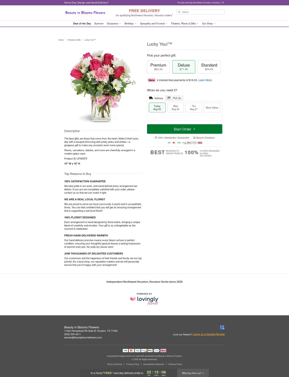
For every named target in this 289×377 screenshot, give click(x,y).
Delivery (159, 98)
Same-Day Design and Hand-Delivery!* (86, 2)
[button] (280, 363)
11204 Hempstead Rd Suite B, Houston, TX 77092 (91, 330)
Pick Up (177, 98)
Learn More (205, 80)
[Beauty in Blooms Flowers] (88, 12)
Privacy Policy (132, 364)
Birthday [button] (129, 23)
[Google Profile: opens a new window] (222, 327)
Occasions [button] (113, 23)
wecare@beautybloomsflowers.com (83, 337)
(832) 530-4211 (72, 334)
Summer (99, 23)
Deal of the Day (82, 23)
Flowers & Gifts (74, 39)
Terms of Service (114, 364)
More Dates (212, 107)
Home (61, 39)
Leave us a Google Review (209, 334)
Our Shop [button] (207, 23)
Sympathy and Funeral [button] (152, 23)
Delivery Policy (175, 364)
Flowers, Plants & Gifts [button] (183, 23)
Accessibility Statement (153, 364)
